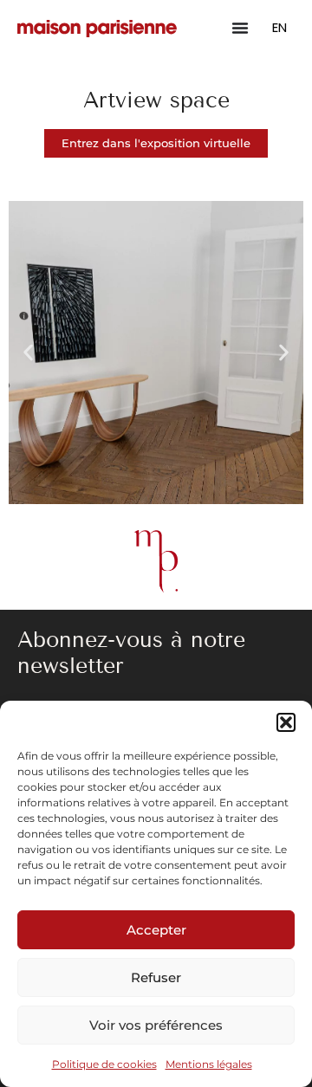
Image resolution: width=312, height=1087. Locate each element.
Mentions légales (209, 1064)
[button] (286, 722)
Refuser (156, 977)
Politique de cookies (104, 1064)
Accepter (156, 930)
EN (279, 27)
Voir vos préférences (156, 1025)
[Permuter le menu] (240, 27)
